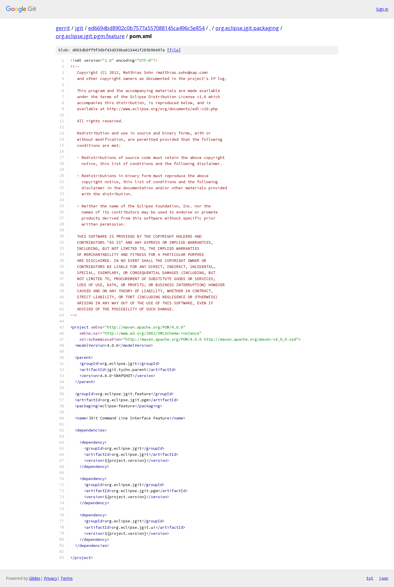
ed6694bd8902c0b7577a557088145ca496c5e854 (146, 28)
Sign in (382, 9)
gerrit (63, 28)
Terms (67, 578)
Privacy (50, 578)
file (174, 50)
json (383, 578)
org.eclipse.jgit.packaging (247, 28)
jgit (79, 28)
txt (369, 578)
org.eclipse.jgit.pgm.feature (90, 36)
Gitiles (34, 578)
